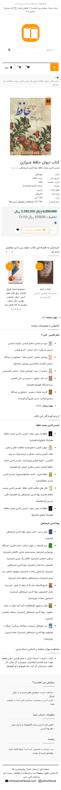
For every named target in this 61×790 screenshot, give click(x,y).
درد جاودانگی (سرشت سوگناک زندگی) (30, 626)
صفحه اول (44, 769)
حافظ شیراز (42, 474)
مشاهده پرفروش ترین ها (21, 202)
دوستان (38, 174)
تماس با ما (30, 11)
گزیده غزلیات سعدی (38, 392)
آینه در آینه (45, 289)
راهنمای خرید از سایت (43, 753)
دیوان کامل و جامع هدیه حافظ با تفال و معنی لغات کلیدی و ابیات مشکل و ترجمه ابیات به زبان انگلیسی (29, 454)
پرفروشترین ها (19, 769)
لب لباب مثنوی (41, 378)
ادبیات (43, 658)
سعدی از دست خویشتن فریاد (34, 371)
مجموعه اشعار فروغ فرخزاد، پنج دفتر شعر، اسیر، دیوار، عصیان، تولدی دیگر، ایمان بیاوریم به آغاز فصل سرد (15, 297)
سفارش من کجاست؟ (38, 8)
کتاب (50, 658)
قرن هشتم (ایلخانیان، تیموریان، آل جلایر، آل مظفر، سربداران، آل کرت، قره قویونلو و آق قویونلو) (29, 664)
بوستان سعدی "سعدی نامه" (35, 357)
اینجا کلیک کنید (16, 749)
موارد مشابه (51, 318)
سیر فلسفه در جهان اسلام (35, 546)
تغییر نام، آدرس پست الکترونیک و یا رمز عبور (32, 725)
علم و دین (43, 532)
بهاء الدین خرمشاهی (28, 168)
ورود (7, 67)
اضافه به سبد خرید (33, 230)
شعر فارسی (19, 658)
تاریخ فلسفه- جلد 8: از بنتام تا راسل (31, 585)
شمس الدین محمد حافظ (48, 168)
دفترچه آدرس (47, 729)
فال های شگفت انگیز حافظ (35, 488)
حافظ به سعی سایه (39, 434)
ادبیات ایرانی (32, 658)
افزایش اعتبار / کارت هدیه (16, 8)
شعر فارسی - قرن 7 (50, 335)
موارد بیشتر (47, 406)
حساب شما (53, 8)
